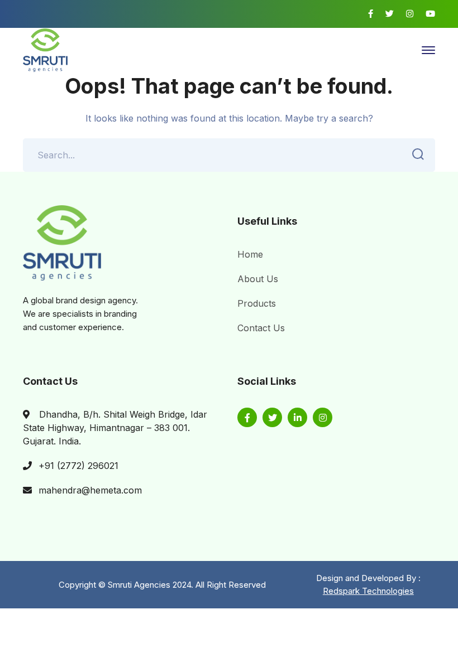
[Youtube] (430, 14)
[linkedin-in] (297, 417)
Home (250, 254)
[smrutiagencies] (45, 49)
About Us (257, 278)
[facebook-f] (247, 417)
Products (256, 303)
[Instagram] (409, 14)
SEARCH (418, 155)
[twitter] (272, 417)
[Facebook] (370, 14)
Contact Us (261, 327)
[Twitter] (389, 14)
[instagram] (322, 417)
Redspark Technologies (368, 591)
